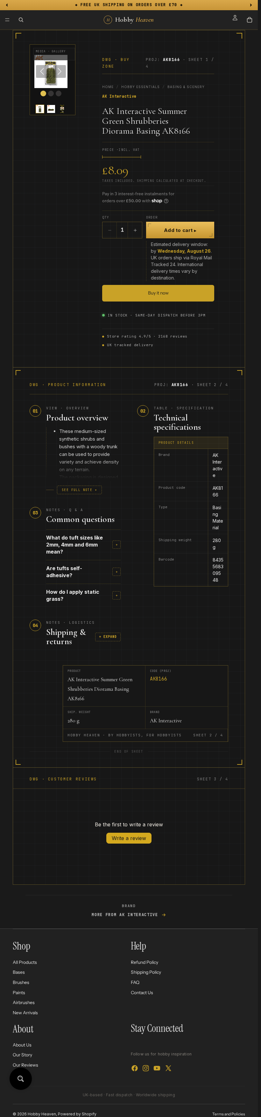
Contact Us (142, 992)
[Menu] (7, 19)
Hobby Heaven (42, 1114)
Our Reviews (25, 1065)
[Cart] (249, 20)
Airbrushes (24, 1002)
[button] (40, 109)
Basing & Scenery (186, 87)
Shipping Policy (146, 972)
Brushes (21, 982)
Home (108, 87)
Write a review (129, 838)
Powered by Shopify (77, 1114)
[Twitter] (168, 1068)
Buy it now (158, 293)
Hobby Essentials (140, 87)
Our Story (22, 1055)
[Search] (21, 20)
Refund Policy (144, 962)
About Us (22, 1045)
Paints (19, 992)
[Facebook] (134, 1068)
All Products (25, 962)
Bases (19, 972)
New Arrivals (25, 1012)
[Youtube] (157, 1068)
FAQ (135, 982)
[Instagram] (146, 1068)
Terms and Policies (228, 1114)
